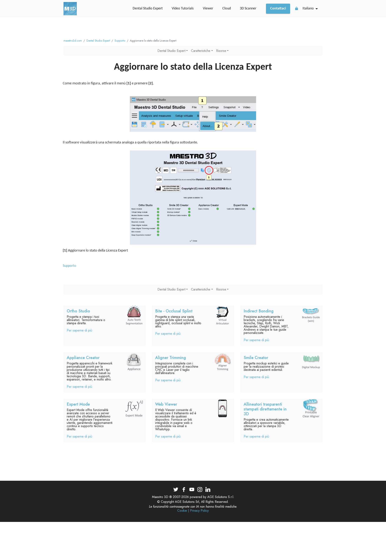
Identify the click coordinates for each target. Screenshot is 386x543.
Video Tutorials (183, 8)
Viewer (208, 8)
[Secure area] (296, 8)
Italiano (308, 8)
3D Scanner (248, 8)
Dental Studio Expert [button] (171, 50)
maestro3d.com (73, 41)
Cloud (226, 8)
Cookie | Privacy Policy (193, 510)
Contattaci (278, 8)
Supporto (120, 41)
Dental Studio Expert (148, 8)
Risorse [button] (221, 50)
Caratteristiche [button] (200, 50)
